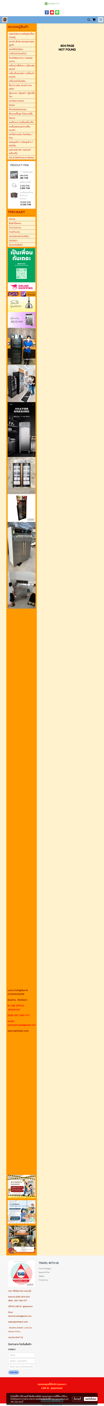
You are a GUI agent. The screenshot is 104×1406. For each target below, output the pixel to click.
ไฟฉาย (12, 118)
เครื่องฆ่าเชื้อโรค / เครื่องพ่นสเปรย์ (22, 67)
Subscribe (14, 1372)
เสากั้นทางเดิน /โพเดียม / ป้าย (20, 136)
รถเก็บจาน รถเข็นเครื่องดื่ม (21, 122)
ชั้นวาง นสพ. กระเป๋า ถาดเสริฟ (20, 87)
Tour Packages (45, 1268)
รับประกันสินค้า (16, 244)
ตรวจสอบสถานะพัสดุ (19, 236)
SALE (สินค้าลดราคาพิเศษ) (21, 157)
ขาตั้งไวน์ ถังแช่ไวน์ (17, 53)
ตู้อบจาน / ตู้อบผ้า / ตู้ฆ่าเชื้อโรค (22, 94)
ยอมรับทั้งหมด (90, 1399)
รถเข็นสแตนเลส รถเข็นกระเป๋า (19, 128)
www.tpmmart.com (18, 1031)
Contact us (43, 1280)
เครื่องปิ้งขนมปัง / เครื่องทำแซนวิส (21, 75)
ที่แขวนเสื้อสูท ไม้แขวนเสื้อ (21, 113)
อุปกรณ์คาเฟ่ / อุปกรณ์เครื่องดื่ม (20, 151)
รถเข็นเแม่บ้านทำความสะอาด (26, 195)
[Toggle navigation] (100, 20)
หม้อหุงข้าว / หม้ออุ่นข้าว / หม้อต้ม (21, 143)
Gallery (41, 1276)
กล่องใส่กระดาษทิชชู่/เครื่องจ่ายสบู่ (21, 35)
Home (12, 219)
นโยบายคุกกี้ (18, 1401)
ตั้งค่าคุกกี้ (77, 1399)
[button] (88, 19)
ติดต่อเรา (13, 240)
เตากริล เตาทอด (16, 100)
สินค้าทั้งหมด (15, 223)
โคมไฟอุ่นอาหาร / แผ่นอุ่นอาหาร (21, 59)
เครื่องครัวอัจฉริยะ (17, 81)
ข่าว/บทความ (15, 227)
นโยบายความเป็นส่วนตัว (60, 1399)
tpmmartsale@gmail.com (22, 1025)
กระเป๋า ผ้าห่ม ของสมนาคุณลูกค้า (21, 43)
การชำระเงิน (14, 232)
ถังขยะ (12, 105)
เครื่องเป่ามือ (25, 182)
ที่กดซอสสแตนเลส (17, 109)
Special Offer (44, 1272)
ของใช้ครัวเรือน (16, 49)
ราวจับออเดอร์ (26, 171)
